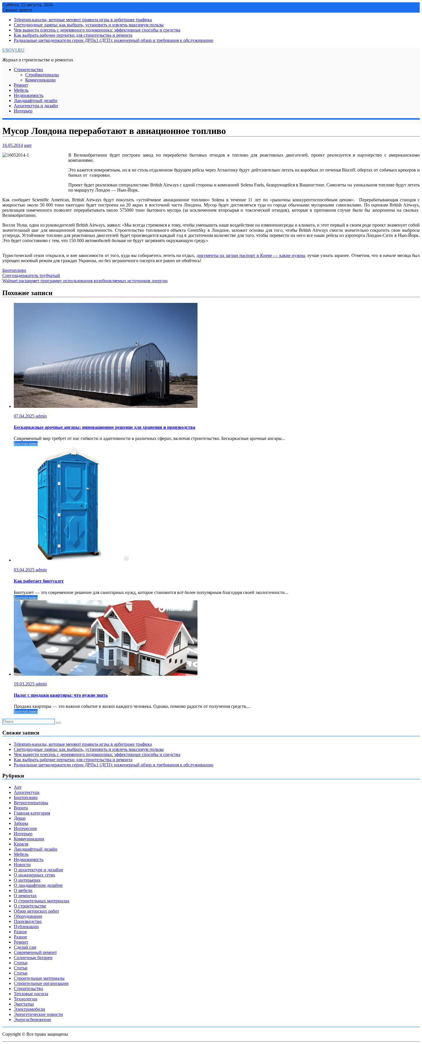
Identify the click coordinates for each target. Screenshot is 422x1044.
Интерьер (23, 110)
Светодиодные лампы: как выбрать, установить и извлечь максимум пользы (89, 24)
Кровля (21, 844)
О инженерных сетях (34, 874)
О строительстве (30, 905)
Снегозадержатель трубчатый (31, 275)
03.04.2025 (25, 569)
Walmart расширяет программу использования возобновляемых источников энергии (85, 280)
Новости (22, 864)
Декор (20, 818)
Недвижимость (28, 95)
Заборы (21, 823)
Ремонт (21, 85)
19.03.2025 (25, 683)
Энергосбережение (32, 1019)
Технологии (25, 998)
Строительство (28, 69)
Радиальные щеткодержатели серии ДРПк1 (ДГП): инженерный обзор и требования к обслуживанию (113, 40)
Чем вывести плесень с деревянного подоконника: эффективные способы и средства (97, 30)
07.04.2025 (25, 416)
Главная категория (32, 813)
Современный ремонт (35, 952)
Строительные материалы (39, 978)
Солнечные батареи (33, 957)
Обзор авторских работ (36, 911)
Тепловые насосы (31, 993)
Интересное (25, 828)
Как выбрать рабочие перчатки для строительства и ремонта (73, 35)
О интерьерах (27, 880)
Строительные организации (41, 983)
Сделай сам (25, 947)
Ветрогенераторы (31, 802)
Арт (18, 787)
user (28, 145)
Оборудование (28, 916)
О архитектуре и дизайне (38, 869)
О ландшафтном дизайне (38, 885)
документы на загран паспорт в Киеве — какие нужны (251, 255)
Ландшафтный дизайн (35, 100)
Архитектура (26, 792)
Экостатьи (24, 1004)
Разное (20, 931)
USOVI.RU (13, 50)
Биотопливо (14, 270)
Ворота (21, 807)
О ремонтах (25, 895)
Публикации (26, 926)
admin (41, 416)
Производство (28, 921)
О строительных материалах (41, 900)
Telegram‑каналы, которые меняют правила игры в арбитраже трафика (83, 19)
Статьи (21, 962)
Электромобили (29, 1009)
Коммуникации (40, 79)
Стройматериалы (42, 74)
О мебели (23, 890)
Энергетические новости (38, 1014)
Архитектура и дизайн (36, 105)
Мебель (21, 90)
